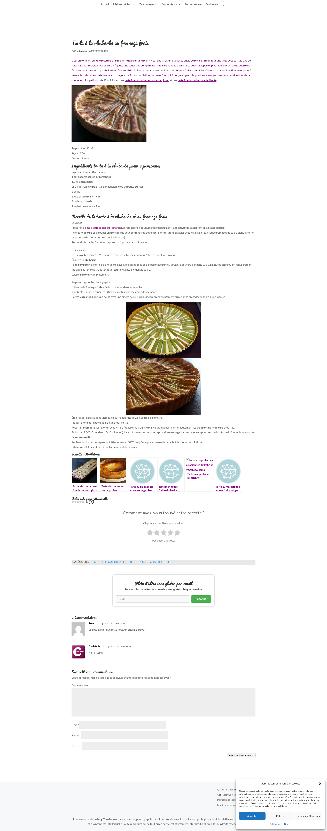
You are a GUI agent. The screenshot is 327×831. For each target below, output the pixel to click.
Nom (75, 724)
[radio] (150, 533)
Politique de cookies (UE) (230, 800)
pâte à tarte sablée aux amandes (103, 227)
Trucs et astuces (193, 4)
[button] (320, 783)
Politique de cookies (279, 824)
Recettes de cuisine (105, 561)
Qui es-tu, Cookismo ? (228, 789)
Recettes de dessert (135, 561)
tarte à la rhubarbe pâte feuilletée (197, 80)
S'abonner (201, 599)
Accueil (105, 4)
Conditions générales (228, 805)
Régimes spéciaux (122, 4)
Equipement (212, 4)
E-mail (76, 735)
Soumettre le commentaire (241, 755)
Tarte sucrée (162, 561)
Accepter (252, 816)
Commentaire (80, 685)
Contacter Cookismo (228, 795)
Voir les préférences (309, 816)
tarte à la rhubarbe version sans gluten (147, 80)
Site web (76, 746)
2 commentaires (98, 50)
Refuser (280, 816)
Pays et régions (169, 4)
